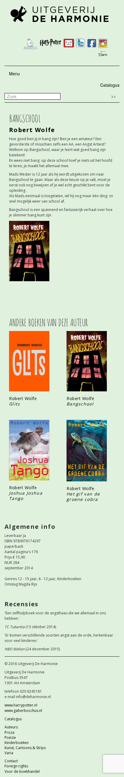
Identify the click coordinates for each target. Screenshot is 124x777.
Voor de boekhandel (22, 771)
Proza (9, 732)
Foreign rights (16, 766)
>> (113, 96)
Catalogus (109, 85)
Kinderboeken (17, 742)
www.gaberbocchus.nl (23, 710)
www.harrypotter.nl (21, 705)
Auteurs (11, 727)
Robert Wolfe (32, 130)
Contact (11, 760)
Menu (14, 74)
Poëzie (10, 737)
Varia (9, 752)
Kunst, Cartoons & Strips (25, 747)
